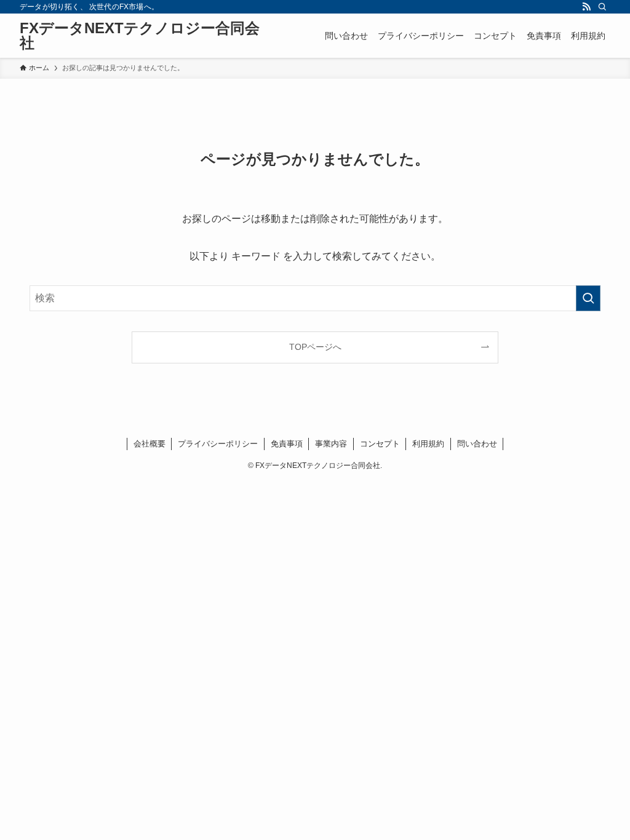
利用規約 (428, 443)
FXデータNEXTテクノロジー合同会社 (140, 35)
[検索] (602, 7)
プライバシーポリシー (218, 443)
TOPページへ (315, 347)
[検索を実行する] (588, 298)
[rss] (586, 7)
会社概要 (149, 443)
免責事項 (287, 443)
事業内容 (331, 443)
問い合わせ (477, 443)
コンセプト (380, 443)
